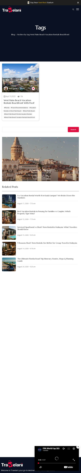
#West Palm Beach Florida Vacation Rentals (18, 114)
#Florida (6, 108)
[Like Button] (33, 88)
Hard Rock (42, 2)
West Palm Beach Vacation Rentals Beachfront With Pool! (19, 101)
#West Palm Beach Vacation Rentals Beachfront (19, 117)
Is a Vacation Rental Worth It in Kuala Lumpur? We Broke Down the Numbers (46, 196)
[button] (5, 159)
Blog (13, 34)
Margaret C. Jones (17, 88)
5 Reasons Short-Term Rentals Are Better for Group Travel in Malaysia (47, 243)
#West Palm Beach (29, 111)
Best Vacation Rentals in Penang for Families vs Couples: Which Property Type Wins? (43, 212)
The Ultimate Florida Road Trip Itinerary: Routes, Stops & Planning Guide (45, 260)
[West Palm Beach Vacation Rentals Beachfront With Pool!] (20, 91)
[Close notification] (78, 2)
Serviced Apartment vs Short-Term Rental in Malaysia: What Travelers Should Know (47, 228)
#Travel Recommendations (19, 108)
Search (73, 129)
